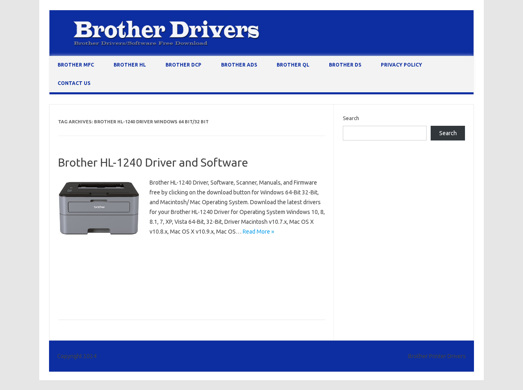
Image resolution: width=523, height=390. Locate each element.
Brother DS (345, 64)
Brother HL (130, 64)
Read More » (258, 231)
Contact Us (74, 83)
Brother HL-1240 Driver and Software (153, 162)
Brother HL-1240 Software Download (254, 285)
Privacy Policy (401, 64)
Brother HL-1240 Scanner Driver (165, 285)
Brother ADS (239, 64)
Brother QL (293, 64)
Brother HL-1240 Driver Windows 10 (184, 262)
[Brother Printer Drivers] (261, 54)
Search (351, 118)
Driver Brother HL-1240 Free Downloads (190, 297)
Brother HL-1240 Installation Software (221, 273)
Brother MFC (76, 64)
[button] (99, 208)
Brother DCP (183, 64)
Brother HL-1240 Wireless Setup (98, 297)
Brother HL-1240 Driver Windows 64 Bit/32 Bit (115, 273)
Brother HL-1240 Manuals (91, 285)
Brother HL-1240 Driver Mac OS (98, 262)
